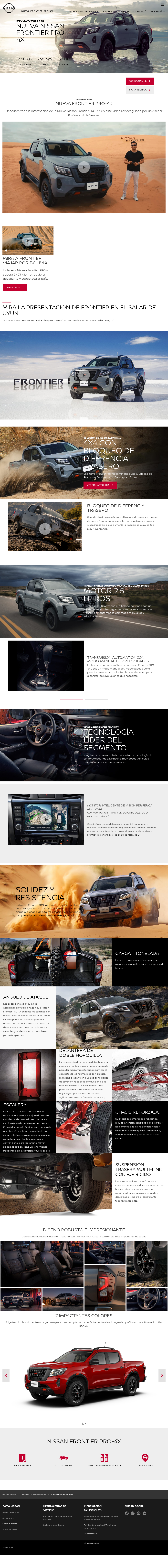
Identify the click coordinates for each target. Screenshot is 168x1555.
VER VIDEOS (13, 287)
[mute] (7, 250)
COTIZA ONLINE (138, 81)
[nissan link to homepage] (9, 8)
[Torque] (7, 667)
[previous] (22, 1375)
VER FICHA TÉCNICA (98, 485)
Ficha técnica (138, 90)
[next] (146, 1375)
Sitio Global (7, 1547)
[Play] (45, 529)
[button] (162, 4)
